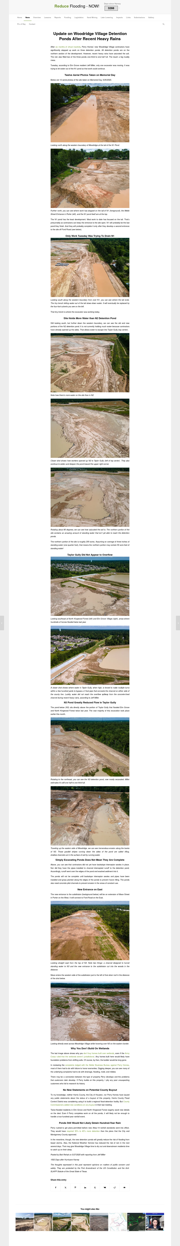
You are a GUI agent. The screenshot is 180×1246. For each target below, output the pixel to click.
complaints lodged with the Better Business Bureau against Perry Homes (97, 1065)
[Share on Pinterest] (75, 1187)
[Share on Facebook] (56, 1187)
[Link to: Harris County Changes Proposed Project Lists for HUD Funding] (80, 1222)
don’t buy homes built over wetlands (99, 1053)
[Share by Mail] (124, 1187)
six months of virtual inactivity (68, 46)
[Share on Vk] (105, 1187)
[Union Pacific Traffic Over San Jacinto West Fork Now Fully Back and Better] (2, 623)
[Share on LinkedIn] (85, 1187)
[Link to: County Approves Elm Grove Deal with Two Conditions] (155, 1222)
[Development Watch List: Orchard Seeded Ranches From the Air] (178, 623)
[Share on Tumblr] (95, 1187)
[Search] (162, 24)
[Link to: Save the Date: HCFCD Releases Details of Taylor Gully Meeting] (118, 1222)
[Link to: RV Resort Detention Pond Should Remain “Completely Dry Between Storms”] (62, 1222)
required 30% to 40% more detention (83, 1131)
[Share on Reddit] (115, 1187)
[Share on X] (65, 1187)
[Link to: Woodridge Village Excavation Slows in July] (43, 1222)
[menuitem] (20, 17)
